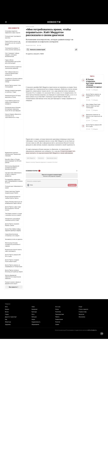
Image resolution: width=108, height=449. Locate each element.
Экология (81, 314)
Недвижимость (36, 322)
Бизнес (7, 309)
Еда (6, 319)
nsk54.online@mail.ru (92, 330)
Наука (33, 319)
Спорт (80, 306)
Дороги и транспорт (11, 317)
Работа (57, 317)
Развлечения (59, 319)
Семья (57, 324)
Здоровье (8, 324)
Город (6, 314)
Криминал (34, 309)
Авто (6, 306)
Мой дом (34, 317)
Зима (33, 306)
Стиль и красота (83, 309)
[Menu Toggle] (6, 22)
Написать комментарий (37, 49)
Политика (58, 312)
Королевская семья (52, 158)
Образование (35, 324)
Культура (34, 312)
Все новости (13, 28)
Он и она (57, 306)
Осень (57, 309)
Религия (57, 322)
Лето (33, 314)
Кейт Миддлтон (31, 158)
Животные (8, 322)
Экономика (82, 317)
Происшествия (59, 314)
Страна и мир (82, 312)
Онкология (41, 158)
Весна (6, 312)
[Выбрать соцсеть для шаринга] (76, 49)
